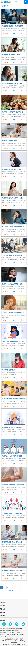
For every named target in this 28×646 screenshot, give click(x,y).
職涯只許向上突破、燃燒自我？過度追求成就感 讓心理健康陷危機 (14, 284)
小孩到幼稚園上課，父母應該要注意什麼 (13, 398)
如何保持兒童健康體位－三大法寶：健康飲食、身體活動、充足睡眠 (14, 570)
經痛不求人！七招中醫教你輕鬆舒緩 (12, 456)
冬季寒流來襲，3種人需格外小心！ (12, 54)
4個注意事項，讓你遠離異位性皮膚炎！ (13, 341)
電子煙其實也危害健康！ (9, 370)
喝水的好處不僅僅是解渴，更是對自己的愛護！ (14, 83)
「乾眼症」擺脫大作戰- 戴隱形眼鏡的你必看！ (14, 312)
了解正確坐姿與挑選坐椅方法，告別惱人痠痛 (14, 198)
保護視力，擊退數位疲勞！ (9, 140)
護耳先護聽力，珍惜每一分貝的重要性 (12, 427)
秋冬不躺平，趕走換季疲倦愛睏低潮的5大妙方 (14, 226)
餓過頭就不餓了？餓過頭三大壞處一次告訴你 (14, 169)
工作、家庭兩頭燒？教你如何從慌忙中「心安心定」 (14, 255)
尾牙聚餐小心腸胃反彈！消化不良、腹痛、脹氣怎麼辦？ (14, 112)
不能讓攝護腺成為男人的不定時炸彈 (12, 513)
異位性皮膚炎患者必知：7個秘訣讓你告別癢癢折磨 (14, 484)
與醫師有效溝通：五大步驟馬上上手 (12, 542)
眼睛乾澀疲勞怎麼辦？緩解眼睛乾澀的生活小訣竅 (14, 26)
